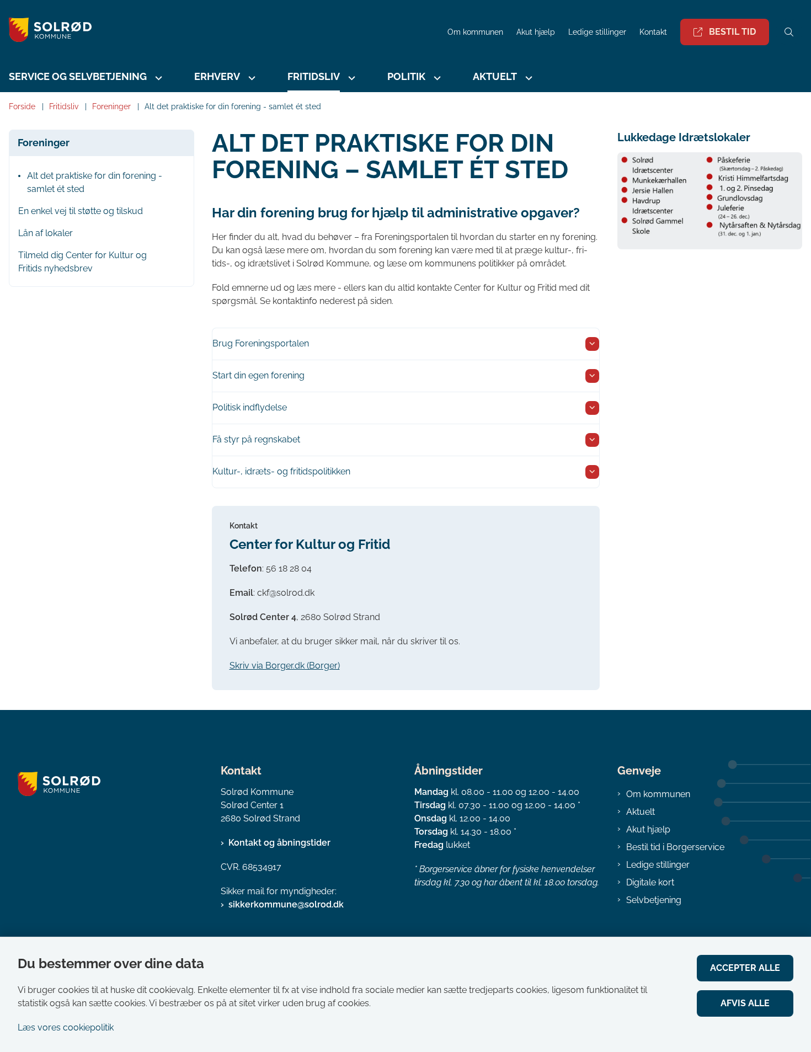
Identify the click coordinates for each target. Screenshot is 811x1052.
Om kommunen (658, 794)
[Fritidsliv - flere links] (350, 78)
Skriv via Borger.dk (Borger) (285, 665)
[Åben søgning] (789, 32)
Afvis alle (745, 1003)
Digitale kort (650, 882)
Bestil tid (732, 31)
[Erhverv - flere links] (250, 78)
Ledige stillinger (597, 32)
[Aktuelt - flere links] (527, 78)
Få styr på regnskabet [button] (256, 439)
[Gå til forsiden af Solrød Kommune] (220, 32)
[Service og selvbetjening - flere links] (157, 78)
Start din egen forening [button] (258, 375)
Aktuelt (640, 812)
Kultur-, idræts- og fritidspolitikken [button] (281, 471)
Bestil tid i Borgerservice (675, 847)
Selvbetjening (653, 900)
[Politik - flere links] (435, 78)
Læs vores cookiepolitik (66, 1027)
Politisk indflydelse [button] (249, 407)
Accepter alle (745, 968)
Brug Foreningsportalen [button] (260, 343)
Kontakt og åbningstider (279, 842)
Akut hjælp (648, 829)
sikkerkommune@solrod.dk (286, 904)
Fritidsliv (313, 76)
